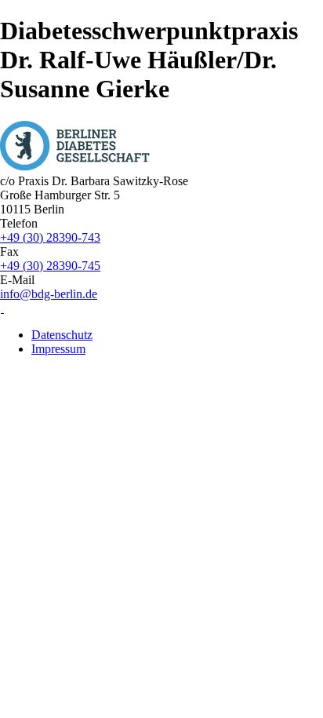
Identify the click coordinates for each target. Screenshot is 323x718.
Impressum (58, 348)
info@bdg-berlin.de (48, 294)
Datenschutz (62, 334)
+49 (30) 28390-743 (50, 237)
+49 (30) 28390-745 (50, 265)
